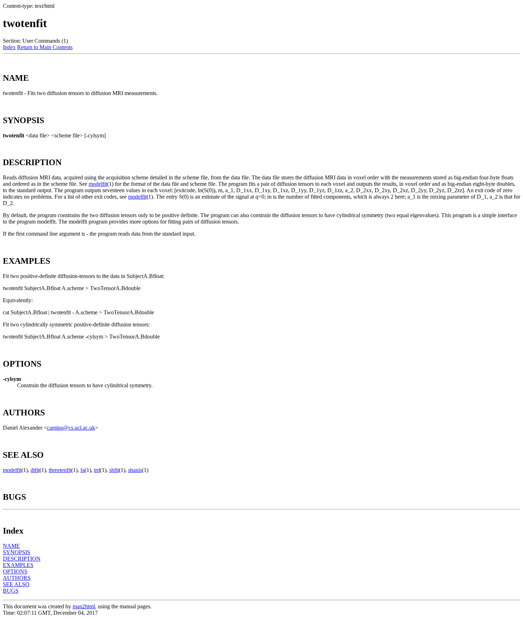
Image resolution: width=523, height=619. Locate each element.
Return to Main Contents (45, 47)
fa (82, 470)
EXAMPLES (18, 565)
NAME (11, 546)
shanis (135, 470)
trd (97, 470)
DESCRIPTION (22, 559)
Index (9, 47)
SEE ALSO (16, 584)
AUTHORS (17, 578)
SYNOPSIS (16, 552)
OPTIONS (15, 571)
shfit (114, 470)
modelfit (98, 184)
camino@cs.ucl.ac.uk (71, 428)
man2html (84, 606)
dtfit (35, 470)
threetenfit (60, 470)
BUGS (11, 591)
